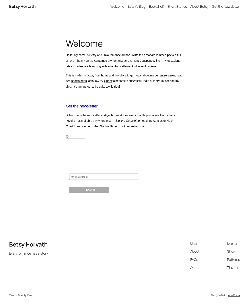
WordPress (234, 295)
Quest (108, 80)
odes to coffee (75, 66)
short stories (79, 80)
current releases (165, 75)
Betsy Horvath (22, 6)
